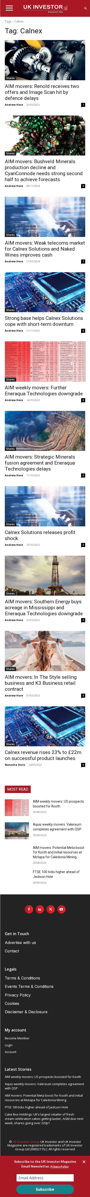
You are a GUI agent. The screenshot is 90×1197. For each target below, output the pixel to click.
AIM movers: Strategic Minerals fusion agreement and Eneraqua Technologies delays (40, 463)
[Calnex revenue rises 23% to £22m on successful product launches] (45, 726)
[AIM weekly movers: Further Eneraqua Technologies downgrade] (45, 361)
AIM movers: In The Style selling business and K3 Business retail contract (41, 683)
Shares (10, 78)
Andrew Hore (14, 104)
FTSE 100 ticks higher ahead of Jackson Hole (36, 1107)
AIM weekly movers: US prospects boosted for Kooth (43, 1077)
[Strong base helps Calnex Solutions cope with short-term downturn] (45, 292)
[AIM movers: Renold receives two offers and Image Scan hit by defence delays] (45, 60)
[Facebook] (29, 909)
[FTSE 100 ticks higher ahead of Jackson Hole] (17, 878)
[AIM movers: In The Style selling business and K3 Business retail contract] (45, 651)
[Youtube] (61, 909)
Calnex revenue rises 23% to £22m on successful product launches (43, 755)
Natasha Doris (15, 764)
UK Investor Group (26, 1141)
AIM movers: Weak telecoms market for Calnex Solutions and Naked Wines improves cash (45, 249)
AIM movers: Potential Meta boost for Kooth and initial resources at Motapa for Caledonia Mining (58, 852)
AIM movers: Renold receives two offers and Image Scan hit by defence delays (42, 92)
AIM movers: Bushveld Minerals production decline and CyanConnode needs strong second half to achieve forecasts (44, 170)
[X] (50, 909)
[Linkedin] (40, 909)
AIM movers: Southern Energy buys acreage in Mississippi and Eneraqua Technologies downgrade (44, 607)
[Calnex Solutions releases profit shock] (45, 506)
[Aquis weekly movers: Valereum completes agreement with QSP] (17, 830)
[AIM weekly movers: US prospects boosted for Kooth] (17, 807)
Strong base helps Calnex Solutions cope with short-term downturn (44, 321)
